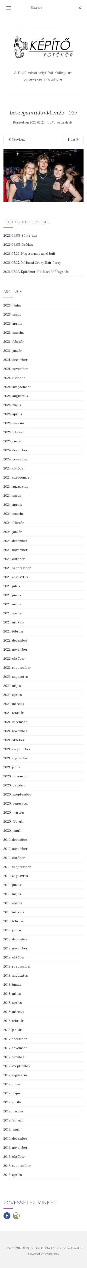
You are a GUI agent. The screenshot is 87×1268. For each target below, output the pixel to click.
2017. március (13, 1111)
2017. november (15, 1048)
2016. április (12, 1175)
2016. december (15, 1138)
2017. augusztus (15, 1075)
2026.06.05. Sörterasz (20, 235)
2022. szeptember (17, 667)
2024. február (13, 523)
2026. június (12, 305)
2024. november (15, 459)
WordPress (52, 1253)
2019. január (12, 930)
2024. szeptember (17, 477)
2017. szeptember (16, 1066)
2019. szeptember (17, 867)
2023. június (12, 595)
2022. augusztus (15, 677)
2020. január (12, 830)
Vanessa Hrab (62, 122)
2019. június (12, 885)
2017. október (13, 1057)
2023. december (15, 541)
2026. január (12, 351)
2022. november (15, 649)
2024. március (13, 514)
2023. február (13, 631)
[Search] (80, 7)
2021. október (14, 740)
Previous (18, 139)
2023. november (15, 550)
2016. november (15, 1147)
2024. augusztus (15, 486)
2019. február (13, 921)
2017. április (12, 1102)
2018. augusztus (15, 975)
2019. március (13, 912)
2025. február (13, 432)
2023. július (11, 586)
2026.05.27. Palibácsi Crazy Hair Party (32, 263)
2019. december (15, 840)
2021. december (15, 722)
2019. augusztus (15, 876)
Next (72, 139)
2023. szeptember (17, 568)
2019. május (12, 894)
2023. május (12, 604)
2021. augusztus (15, 758)
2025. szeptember (17, 387)
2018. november (15, 948)
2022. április (12, 695)
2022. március (13, 704)
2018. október (14, 957)
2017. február (13, 1120)
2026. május (12, 314)
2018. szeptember (17, 966)
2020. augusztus (15, 803)
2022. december (15, 640)
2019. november (15, 849)
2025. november (15, 369)
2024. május (12, 495)
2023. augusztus (15, 577)
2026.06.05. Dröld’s (18, 244)
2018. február (13, 1021)
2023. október (14, 559)
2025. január (12, 441)
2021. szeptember (17, 749)
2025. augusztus (15, 396)
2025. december (15, 360)
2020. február (13, 821)
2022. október (14, 658)
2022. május (12, 686)
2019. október (14, 858)
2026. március (13, 332)
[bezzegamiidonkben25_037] (43, 175)
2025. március (13, 423)
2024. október (14, 468)
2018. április (12, 1003)
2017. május (11, 1093)
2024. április (12, 504)
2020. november (15, 776)
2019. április (12, 903)
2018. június (12, 984)
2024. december (15, 450)
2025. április (12, 414)
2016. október (14, 1156)
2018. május (12, 993)
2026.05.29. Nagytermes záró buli (29, 253)
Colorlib (76, 1248)
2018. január (12, 1030)
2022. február (13, 713)
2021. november (15, 731)
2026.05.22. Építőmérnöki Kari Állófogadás (36, 272)
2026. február (13, 341)
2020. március (14, 812)
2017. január (12, 1129)
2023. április (12, 613)
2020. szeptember (17, 794)
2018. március (13, 1012)
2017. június (12, 1084)
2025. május (12, 405)
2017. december (15, 1039)
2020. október (14, 785)
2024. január (12, 532)
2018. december (15, 939)
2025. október (14, 378)
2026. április (12, 323)
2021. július (11, 767)
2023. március (13, 622)
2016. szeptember (17, 1166)
